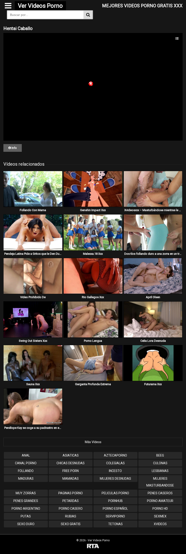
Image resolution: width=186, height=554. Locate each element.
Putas (26, 516)
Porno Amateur (160, 501)
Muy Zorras (26, 493)
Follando (26, 471)
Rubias (70, 516)
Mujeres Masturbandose (160, 482)
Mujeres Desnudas (115, 478)
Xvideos (160, 524)
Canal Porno (26, 463)
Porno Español (115, 508)
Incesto (115, 471)
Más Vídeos (93, 442)
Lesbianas (160, 471)
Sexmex (160, 516)
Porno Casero (71, 508)
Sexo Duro (25, 524)
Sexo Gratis (71, 524)
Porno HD (160, 508)
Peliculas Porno (115, 493)
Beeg (160, 455)
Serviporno (115, 516)
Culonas (160, 463)
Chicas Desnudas (70, 463)
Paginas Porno (70, 493)
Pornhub (115, 501)
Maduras (26, 478)
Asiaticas (71, 455)
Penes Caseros (160, 493)
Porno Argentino (26, 508)
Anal (26, 455)
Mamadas (70, 478)
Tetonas (115, 524)
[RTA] (93, 547)
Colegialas (115, 463)
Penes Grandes (25, 501)
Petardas (70, 501)
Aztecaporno (115, 455)
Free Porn (70, 471)
